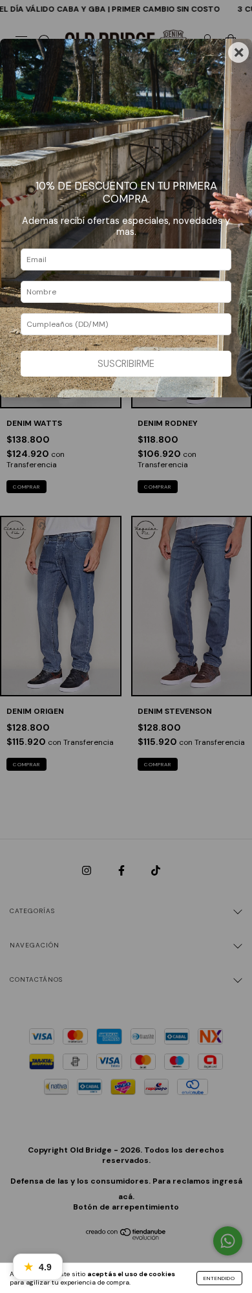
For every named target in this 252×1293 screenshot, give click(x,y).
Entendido (219, 1278)
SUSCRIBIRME (126, 364)
